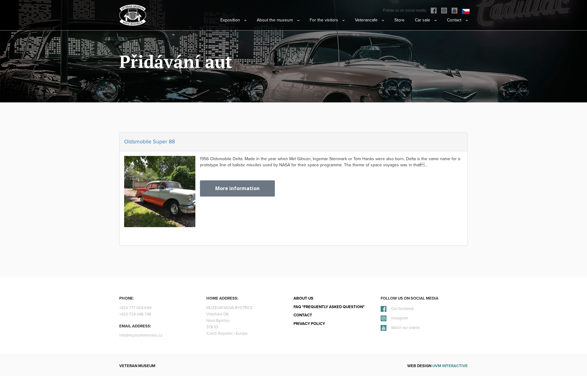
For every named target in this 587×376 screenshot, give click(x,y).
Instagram (399, 318)
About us (303, 298)
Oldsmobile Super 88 (149, 141)
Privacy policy (309, 323)
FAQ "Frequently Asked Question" (329, 306)
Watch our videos (405, 328)
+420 (135, 308)
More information (237, 188)
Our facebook (402, 309)
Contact (303, 315)
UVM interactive (450, 365)
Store (399, 20)
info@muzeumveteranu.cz (140, 335)
